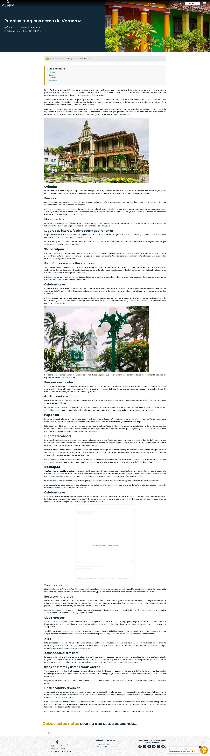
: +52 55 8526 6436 (105, 747)
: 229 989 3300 (105, 744)
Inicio (52, 58)
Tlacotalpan (53, 75)
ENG (180, 3)
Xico (50, 82)
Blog (58, 58)
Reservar (192, 3)
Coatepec (53, 80)
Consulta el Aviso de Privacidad (58, 751)
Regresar (51, 733)
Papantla (52, 77)
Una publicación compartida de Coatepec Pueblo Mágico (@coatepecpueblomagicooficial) (108, 578)
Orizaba (52, 72)
